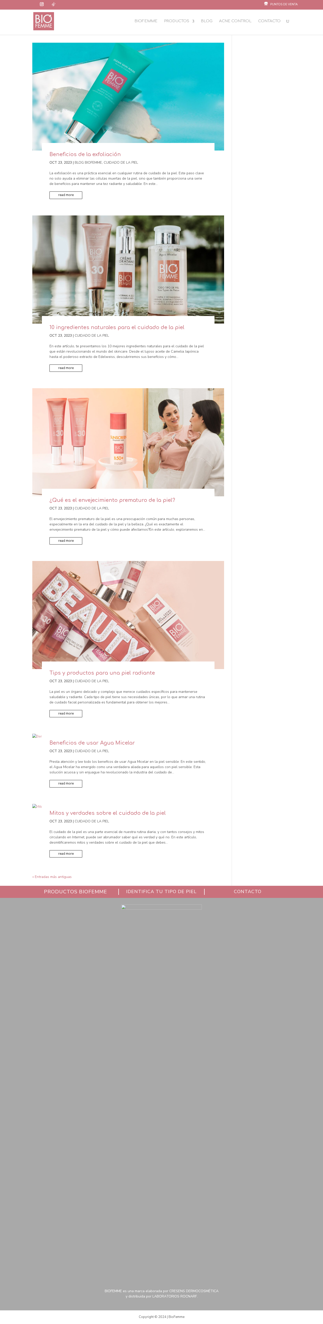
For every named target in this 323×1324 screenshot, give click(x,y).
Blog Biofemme (88, 162)
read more (66, 195)
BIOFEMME (145, 21)
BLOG (206, 21)
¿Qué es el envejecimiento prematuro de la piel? (112, 500)
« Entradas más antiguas (52, 876)
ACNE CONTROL (235, 21)
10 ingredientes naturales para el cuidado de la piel (117, 327)
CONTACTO (269, 21)
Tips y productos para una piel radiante (102, 673)
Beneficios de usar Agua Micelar (92, 743)
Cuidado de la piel (121, 162)
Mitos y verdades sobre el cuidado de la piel (107, 813)
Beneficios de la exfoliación (85, 154)
